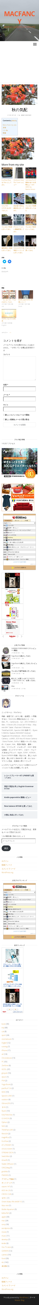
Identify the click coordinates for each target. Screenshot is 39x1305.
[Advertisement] (19, 62)
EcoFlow (5, 1141)
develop (5, 1239)
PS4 (3, 1080)
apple (4, 1217)
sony (3, 1224)
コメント (6, 354)
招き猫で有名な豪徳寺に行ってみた (19, 208)
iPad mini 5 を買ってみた (30, 249)
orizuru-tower (7, 1149)
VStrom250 (6, 1103)
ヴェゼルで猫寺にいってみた (30, 228)
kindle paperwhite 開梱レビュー (25, 301)
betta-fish (5, 1213)
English (4, 1043)
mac (3, 1220)
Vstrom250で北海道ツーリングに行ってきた (19, 250)
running (4, 1046)
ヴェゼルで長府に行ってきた (7, 228)
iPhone (4, 1050)
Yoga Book (6, 1084)
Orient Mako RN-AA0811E (12, 1201)
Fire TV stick (6, 1247)
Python (4, 1122)
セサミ (4, 1198)
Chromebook (7, 1058)
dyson (4, 1077)
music (4, 1236)
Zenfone (5, 1065)
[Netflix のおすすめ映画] (9, 313)
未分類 (4, 1266)
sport (4, 1035)
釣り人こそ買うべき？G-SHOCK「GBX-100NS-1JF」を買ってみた (23, 679)
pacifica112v (6, 1088)
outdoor (5, 1099)
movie (4, 1232)
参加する (33, 564)
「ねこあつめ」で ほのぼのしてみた (9, 301)
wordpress (6, 1228)
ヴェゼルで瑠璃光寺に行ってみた (30, 208)
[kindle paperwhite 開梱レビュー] (25, 294)
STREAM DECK (7, 1152)
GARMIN (5, 1251)
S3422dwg (6, 1167)
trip (3, 1027)
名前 (5, 384)
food (3, 1258)
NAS (3, 1126)
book (4, 1024)
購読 (6, 848)
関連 (4, 133)
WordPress (23, 1297)
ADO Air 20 (6, 1190)
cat (3, 1031)
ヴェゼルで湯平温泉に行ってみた (23, 671)
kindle (4, 1243)
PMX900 (5, 1175)
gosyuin (4, 1073)
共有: (4, 127)
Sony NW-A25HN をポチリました (6, 208)
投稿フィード (7, 865)
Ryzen (4, 1111)
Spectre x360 (7, 1096)
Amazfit (4, 1160)
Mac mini (5, 1205)
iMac (13, 686)
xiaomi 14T (6, 1186)
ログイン (5, 861)
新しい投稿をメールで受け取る (17, 419)
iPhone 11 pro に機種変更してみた (19, 229)
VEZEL (4, 1069)
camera (4, 1254)
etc (10, 332)
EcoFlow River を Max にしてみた (6, 182)
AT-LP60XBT (6, 1145)
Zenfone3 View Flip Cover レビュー (19, 182)
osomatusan (6, 1039)
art (3, 1054)
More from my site (9, 125)
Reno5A (5, 1133)
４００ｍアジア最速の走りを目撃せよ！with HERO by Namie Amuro (30, 184)
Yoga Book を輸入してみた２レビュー (24, 664)
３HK (4, 1107)
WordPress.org (7, 872)
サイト (5, 405)
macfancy (19, 17)
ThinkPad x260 (7, 1130)
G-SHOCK (5, 1118)
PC (3, 1061)
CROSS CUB (6, 1194)
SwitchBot (5, 1156)
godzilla (4, 1171)
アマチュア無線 (8, 1179)
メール (6, 395)
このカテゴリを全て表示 (19, 562)
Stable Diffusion (8, 1164)
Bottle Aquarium (8, 1209)
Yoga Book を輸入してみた (21, 656)
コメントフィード (8, 869)
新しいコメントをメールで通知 (17, 415)
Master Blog (19, 1300)
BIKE (3, 1092)
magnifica (5, 1137)
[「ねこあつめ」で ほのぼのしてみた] (9, 294)
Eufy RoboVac (7, 1114)
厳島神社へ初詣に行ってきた (7, 249)
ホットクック (7, 1183)
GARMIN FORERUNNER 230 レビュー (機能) (23, 649)
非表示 (14, 121)
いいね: (5, 130)
